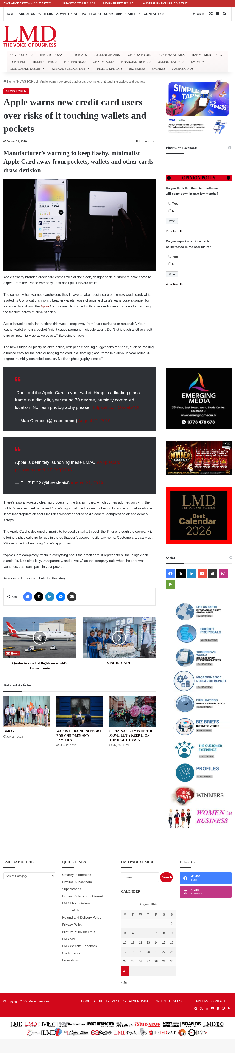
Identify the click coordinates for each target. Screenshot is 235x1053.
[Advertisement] (199, 327)
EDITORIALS (78, 55)
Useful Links (71, 953)
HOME (10, 14)
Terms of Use (71, 910)
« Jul (124, 982)
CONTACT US (154, 14)
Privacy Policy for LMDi (78, 931)
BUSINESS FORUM (139, 55)
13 (148, 942)
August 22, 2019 (86, 483)
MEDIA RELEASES (44, 61)
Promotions (70, 960)
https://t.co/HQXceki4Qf (116, 407)
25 (132, 961)
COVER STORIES (21, 55)
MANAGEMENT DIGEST (207, 55)
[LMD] (29, 36)
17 (124, 952)
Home (10, 81)
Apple (45, 306)
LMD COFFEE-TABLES (25, 68)
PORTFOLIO (91, 14)
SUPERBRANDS (182, 68)
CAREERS (132, 14)
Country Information (76, 875)
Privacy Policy (72, 924)
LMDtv (195, 61)
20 (148, 952)
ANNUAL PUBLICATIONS (69, 68)
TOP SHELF (17, 61)
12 (140, 942)
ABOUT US (27, 14)
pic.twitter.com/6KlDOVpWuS (43, 469)
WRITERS (45, 14)
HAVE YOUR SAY (51, 55)
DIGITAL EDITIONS (109, 68)
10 (124, 942)
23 (171, 952)
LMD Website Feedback (79, 946)
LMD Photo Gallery (76, 903)
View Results (174, 231)
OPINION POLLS (103, 61)
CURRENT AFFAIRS (107, 55)
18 (132, 952)
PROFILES (158, 68)
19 (140, 952)
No (174, 211)
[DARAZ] (26, 711)
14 (156, 942)
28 (156, 961)
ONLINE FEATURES (171, 61)
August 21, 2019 (94, 420)
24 (124, 961)
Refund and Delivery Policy (81, 917)
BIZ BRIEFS (137, 68)
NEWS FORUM (27, 81)
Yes (175, 203)
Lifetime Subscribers (77, 882)
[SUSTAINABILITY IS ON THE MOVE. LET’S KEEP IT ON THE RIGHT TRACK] (132, 711)
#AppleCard (108, 462)
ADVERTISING (67, 14)
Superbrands (71, 889)
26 (140, 961)
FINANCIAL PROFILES (136, 61)
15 (163, 942)
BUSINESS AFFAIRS (172, 55)
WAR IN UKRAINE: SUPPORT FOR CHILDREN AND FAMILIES (78, 736)
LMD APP (69, 939)
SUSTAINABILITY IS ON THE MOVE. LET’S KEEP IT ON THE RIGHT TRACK (131, 735)
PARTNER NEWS (75, 61)
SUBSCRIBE (113, 14)
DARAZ (9, 731)
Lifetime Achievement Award (82, 896)
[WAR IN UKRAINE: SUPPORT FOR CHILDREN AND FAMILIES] (79, 711)
